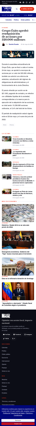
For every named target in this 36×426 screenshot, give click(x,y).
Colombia (9, 20)
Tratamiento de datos (8, 405)
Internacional (5, 361)
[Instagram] (26, 2)
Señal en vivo (6, 371)
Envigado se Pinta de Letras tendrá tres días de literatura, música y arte (23, 193)
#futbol (4, 125)
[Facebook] (23, 2)
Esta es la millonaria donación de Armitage (17, 278)
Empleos (4, 393)
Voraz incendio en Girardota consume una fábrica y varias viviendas (23, 141)
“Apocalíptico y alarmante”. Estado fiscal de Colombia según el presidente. (17, 304)
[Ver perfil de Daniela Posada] (3, 44)
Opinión (4, 364)
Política (16, 20)
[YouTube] (20, 2)
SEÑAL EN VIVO (27, 9)
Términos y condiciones (9, 401)
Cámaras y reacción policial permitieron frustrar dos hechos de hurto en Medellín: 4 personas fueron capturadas (23, 180)
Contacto (4, 389)
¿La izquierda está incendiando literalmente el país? (22, 153)
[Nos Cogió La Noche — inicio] (6, 9)
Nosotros (4, 379)
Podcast (4, 368)
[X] (33, 2)
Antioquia (16, 162)
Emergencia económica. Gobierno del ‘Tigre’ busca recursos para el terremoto (16, 253)
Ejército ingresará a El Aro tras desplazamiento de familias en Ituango (23, 166)
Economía (5, 27)
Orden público (25, 20)
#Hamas (12, 125)
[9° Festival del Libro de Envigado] (18, 54)
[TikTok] (29, 2)
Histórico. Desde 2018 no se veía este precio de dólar (15, 226)
